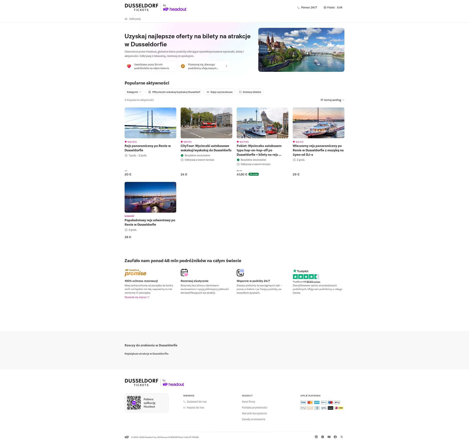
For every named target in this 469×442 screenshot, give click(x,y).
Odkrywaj (135, 19)
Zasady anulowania (253, 419)
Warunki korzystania (254, 413)
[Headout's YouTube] (329, 436)
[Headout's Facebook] (335, 436)
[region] (150, 123)
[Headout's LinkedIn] (316, 436)
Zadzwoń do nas (197, 401)
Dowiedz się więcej (135, 297)
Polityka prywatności (254, 407)
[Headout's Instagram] (322, 436)
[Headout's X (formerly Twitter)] (341, 436)
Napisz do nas (195, 407)
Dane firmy (248, 401)
